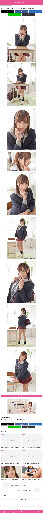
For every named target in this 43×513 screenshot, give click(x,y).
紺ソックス (22, 419)
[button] (28, 14)
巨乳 (18, 419)
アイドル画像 (4, 417)
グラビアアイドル (9, 419)
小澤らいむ (14, 419)
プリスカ (8, 417)
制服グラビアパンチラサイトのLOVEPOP (21, 396)
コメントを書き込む (21, 499)
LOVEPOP (3, 419)
